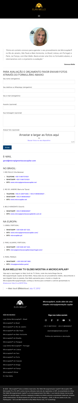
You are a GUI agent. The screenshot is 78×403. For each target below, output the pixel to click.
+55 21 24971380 (21, 194)
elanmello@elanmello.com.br (57, 331)
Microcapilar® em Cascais (12, 361)
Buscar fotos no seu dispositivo (39, 140)
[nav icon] (39, 16)
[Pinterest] (57, 320)
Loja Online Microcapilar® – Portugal (16, 346)
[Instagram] (46, 320)
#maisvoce (7, 283)
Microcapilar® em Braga (11, 365)
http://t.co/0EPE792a (19, 283)
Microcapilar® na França (12, 368)
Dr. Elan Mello (8, 376)
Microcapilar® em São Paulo (13, 331)
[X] (69, 320)
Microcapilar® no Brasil (11, 323)
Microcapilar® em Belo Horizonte (15, 334)
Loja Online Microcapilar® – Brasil (15, 319)
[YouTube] (63, 320)
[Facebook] (52, 320)
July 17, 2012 (34, 288)
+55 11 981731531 (22, 177)
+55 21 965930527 (36, 194)
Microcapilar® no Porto (11, 357)
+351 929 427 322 (23, 230)
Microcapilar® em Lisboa (12, 349)
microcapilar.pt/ (16, 235)
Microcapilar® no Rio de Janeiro (14, 327)
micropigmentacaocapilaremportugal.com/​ (26, 250)
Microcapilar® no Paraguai (12, 342)
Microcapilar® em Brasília (12, 338)
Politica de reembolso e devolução (57, 336)
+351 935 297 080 (23, 261)
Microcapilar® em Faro (11, 353)
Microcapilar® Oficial (10, 372)
